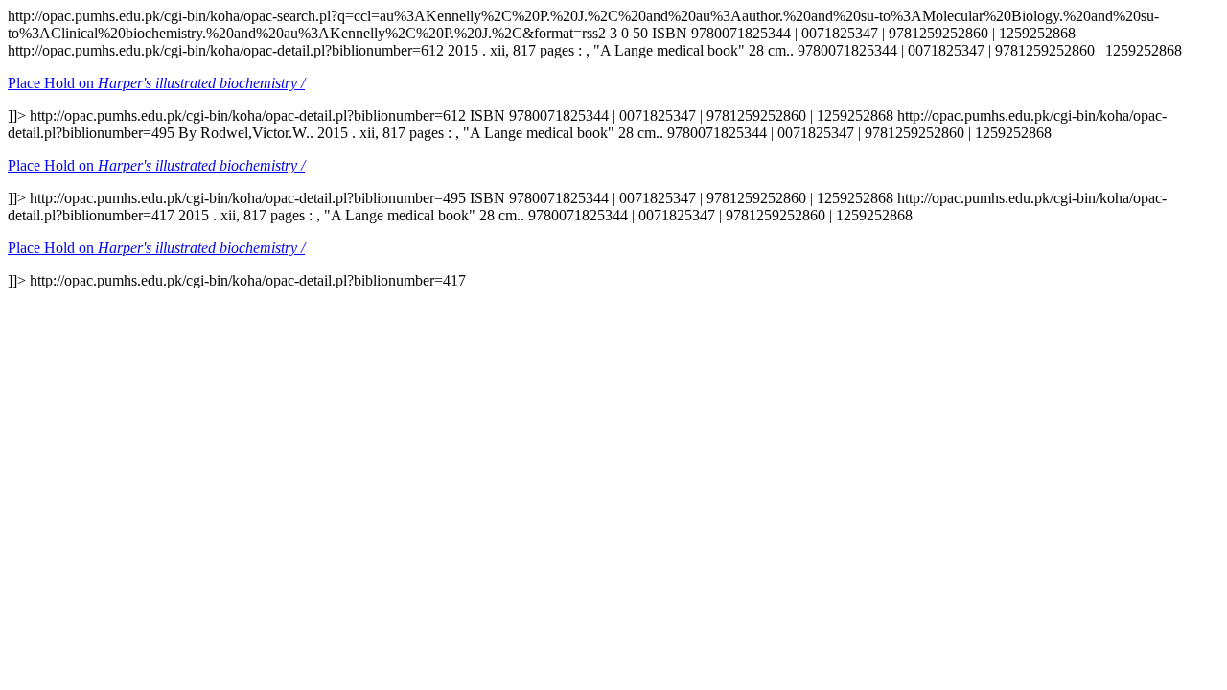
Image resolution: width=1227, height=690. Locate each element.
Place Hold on (156, 83)
